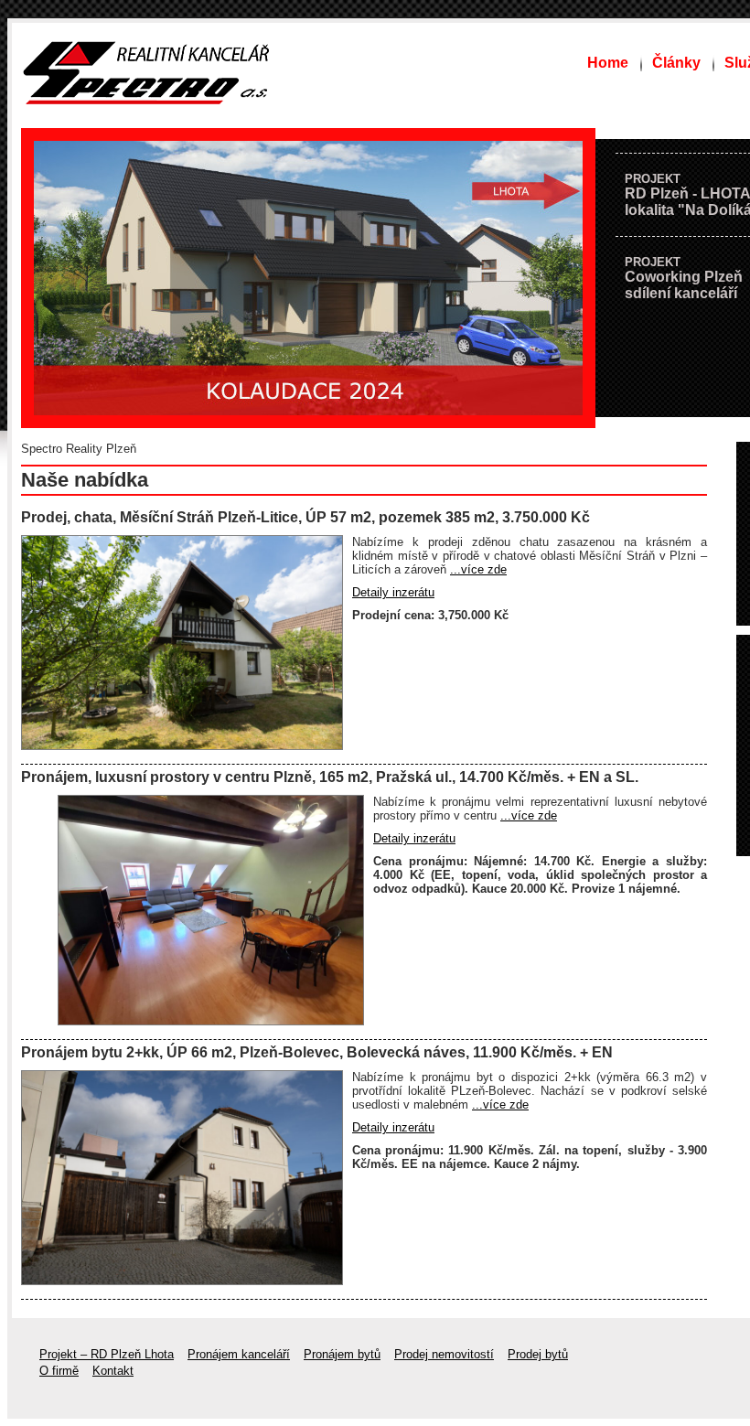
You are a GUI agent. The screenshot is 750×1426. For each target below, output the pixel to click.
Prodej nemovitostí (444, 1354)
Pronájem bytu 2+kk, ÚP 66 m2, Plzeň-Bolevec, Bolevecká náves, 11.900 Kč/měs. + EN (317, 1052)
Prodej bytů (538, 1354)
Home (607, 62)
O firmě (59, 1371)
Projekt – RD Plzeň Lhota (106, 1354)
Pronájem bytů (342, 1354)
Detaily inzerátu (393, 592)
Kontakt (113, 1371)
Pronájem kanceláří (239, 1354)
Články (676, 62)
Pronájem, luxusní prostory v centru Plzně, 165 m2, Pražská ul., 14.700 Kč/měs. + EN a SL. (329, 777)
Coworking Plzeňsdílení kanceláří (684, 278)
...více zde (478, 569)
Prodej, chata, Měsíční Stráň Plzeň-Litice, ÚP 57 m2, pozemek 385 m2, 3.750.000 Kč (305, 517)
